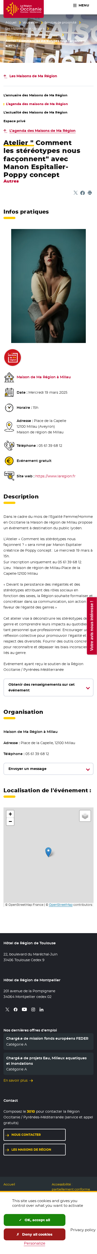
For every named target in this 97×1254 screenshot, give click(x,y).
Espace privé (14, 121)
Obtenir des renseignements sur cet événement (41, 687)
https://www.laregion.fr (55, 476)
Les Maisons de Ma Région (25, 29)
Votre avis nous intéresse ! (92, 626)
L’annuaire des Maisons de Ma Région (35, 95)
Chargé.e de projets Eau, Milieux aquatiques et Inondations (46, 1061)
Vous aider (30, 22)
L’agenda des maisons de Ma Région (32, 35)
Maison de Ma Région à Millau (44, 377)
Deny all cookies (36, 1234)
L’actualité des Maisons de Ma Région (35, 112)
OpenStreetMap (61, 905)
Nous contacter (26, 1135)
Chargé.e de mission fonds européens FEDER (47, 1038)
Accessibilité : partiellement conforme (71, 1186)
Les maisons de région (31, 1149)
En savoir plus (15, 1080)
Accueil (10, 22)
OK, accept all (37, 1220)
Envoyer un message (27, 768)
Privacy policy (83, 1229)
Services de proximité (60, 22)
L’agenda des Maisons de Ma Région (42, 131)
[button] (48, 852)
